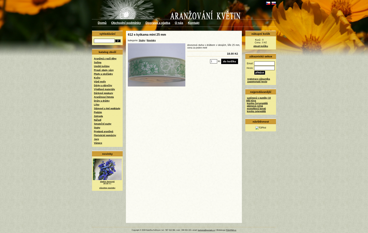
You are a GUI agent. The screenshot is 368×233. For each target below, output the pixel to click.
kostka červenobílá (257, 103)
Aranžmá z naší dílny (105, 58)
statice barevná (107, 181)
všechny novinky (107, 188)
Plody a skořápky (103, 74)
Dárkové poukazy (103, 93)
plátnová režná (255, 106)
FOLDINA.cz (231, 230)
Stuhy (97, 127)
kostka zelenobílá (256, 111)
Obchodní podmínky (126, 23)
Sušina (97, 62)
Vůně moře (100, 81)
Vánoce (98, 143)
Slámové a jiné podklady (107, 108)
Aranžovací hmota (104, 97)
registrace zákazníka (258, 79)
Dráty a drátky (102, 101)
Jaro (96, 139)
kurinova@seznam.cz (206, 230)
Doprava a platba (157, 23)
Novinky (151, 40)
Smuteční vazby (102, 124)
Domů (102, 23)
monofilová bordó (256, 108)
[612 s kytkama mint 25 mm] (156, 85)
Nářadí (97, 120)
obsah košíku (260, 46)
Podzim (98, 112)
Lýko (96, 104)
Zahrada (98, 116)
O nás (179, 23)
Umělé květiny (102, 66)
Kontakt (193, 23)
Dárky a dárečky (103, 85)
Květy (97, 78)
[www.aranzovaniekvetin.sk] (273, 4)
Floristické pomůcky (105, 135)
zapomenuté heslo (257, 81)
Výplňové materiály (104, 89)
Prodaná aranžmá (103, 131)
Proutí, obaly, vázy (104, 70)
